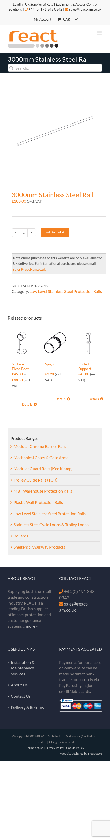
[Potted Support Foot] (88, 343)
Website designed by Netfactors (81, 754)
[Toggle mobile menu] (99, 32)
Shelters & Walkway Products (39, 546)
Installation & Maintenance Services (23, 668)
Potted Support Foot (84, 368)
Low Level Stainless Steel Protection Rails (66, 291)
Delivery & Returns (27, 707)
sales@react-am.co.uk (85, 9)
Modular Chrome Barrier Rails (40, 446)
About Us (19, 684)
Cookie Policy (75, 748)
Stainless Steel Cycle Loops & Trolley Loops (51, 524)
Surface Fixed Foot (20, 366)
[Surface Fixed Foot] (22, 343)
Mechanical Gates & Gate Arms (41, 457)
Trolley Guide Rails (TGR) (35, 479)
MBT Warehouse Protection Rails (43, 490)
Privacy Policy (54, 748)
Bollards (21, 535)
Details (27, 404)
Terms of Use (34, 748)
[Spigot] (55, 343)
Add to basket (55, 232)
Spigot (50, 364)
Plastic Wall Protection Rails (38, 502)
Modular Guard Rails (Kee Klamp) (43, 468)
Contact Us (21, 696)
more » (32, 626)
